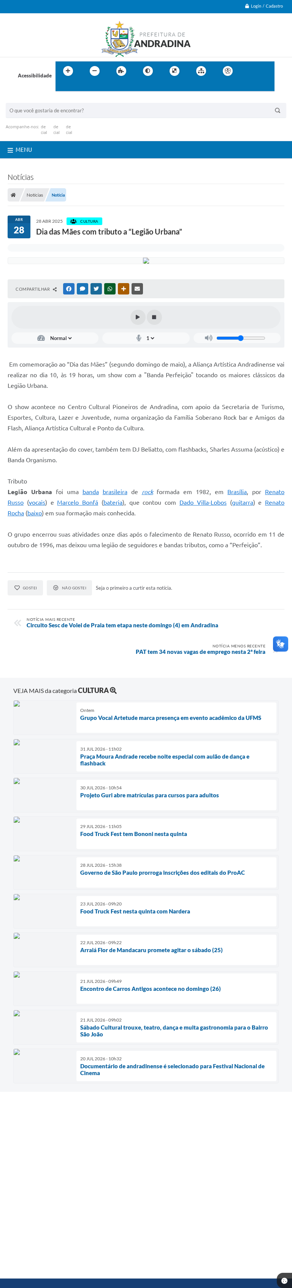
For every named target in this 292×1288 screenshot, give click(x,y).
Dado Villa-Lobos (203, 502)
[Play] (138, 317)
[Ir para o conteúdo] (249, 71)
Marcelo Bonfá (77, 502)
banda (91, 491)
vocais (37, 502)
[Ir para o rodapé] (79, 86)
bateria (112, 502)
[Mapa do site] (201, 70)
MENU (24, 149)
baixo (34, 513)
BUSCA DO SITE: (28, 99)
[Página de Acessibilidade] (227, 70)
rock (147, 491)
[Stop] (154, 317)
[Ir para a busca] (63, 86)
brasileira (115, 491)
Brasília (237, 491)
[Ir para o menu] (266, 71)
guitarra (242, 502)
